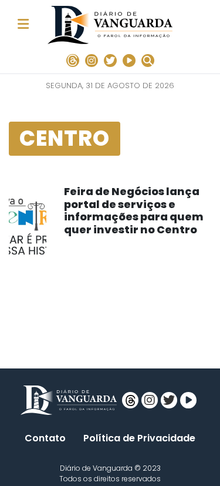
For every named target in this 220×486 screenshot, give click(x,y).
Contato (45, 438)
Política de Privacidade (139, 438)
